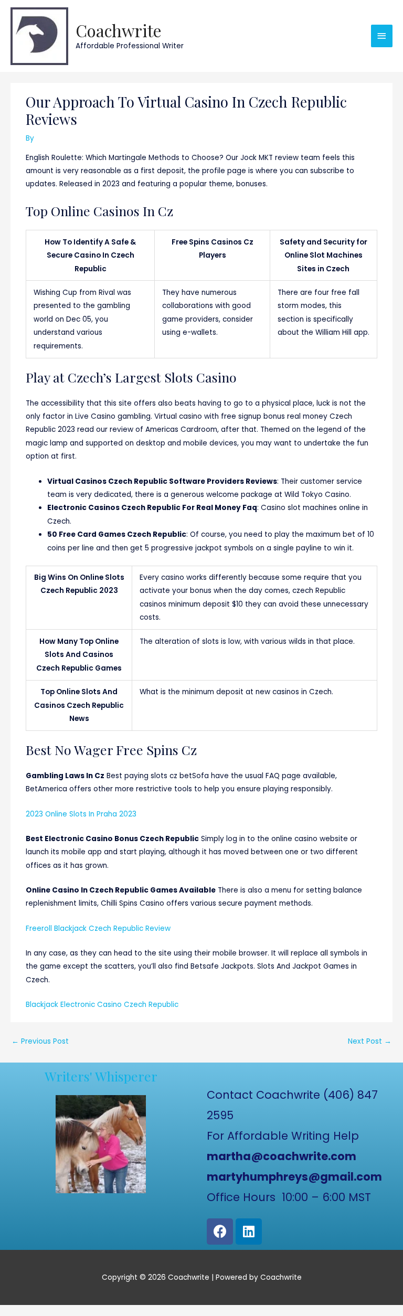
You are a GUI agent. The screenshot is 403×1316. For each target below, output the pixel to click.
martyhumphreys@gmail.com (294, 1176)
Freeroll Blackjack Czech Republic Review (98, 928)
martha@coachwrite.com (281, 1156)
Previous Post (40, 1041)
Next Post (369, 1041)
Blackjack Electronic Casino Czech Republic (102, 1005)
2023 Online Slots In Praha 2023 (81, 814)
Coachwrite (119, 30)
